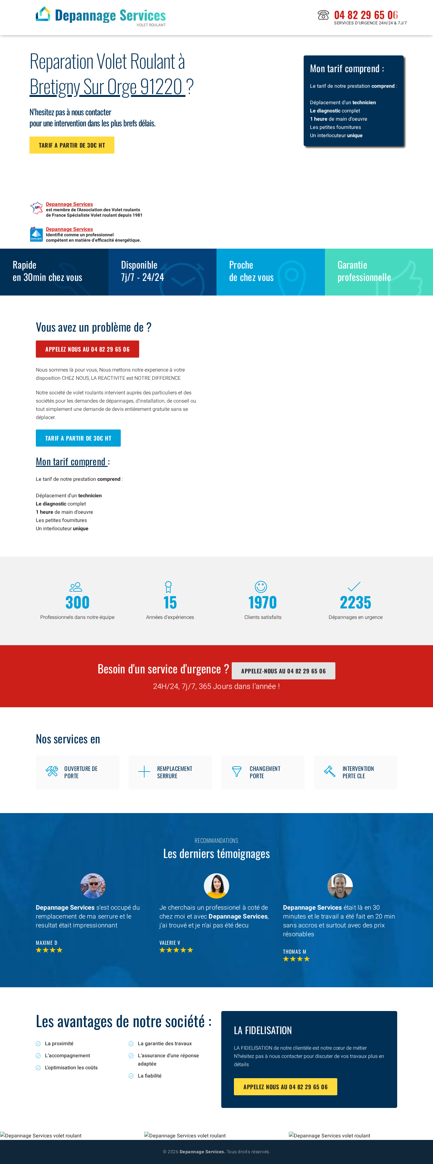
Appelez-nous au (283, 671)
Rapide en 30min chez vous (47, 270)
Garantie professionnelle (364, 270)
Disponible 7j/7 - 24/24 (142, 270)
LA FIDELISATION (263, 1030)
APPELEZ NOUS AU (87, 349)
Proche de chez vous (251, 270)
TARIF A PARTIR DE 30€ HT (72, 145)
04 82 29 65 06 (366, 14)
